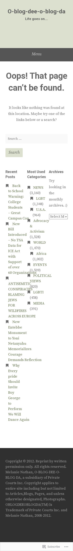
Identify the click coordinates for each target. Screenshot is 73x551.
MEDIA (38, 303)
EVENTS (40, 265)
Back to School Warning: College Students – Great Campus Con (18, 202)
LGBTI (38, 292)
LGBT (40, 198)
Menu (37, 54)
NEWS (38, 188)
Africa (41, 254)
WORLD (39, 242)
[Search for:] (36, 139)
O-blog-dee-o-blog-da (36, 11)
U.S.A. (41, 210)
